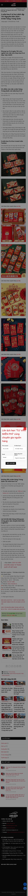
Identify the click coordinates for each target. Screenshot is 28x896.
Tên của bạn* (5, 445)
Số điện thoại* (17, 445)
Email (3, 454)
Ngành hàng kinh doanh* (18, 454)
